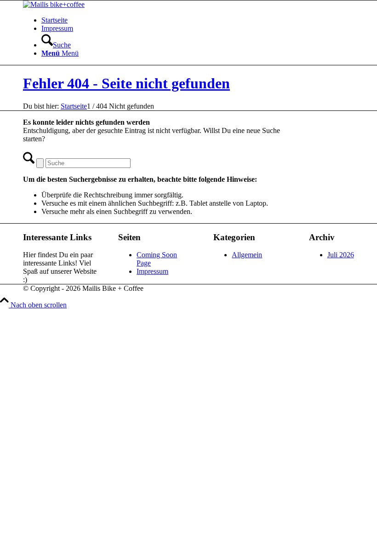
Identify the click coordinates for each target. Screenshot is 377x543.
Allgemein (247, 255)
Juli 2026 (340, 255)
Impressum (57, 28)
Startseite (54, 20)
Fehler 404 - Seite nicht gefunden (126, 83)
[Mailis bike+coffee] (54, 4)
